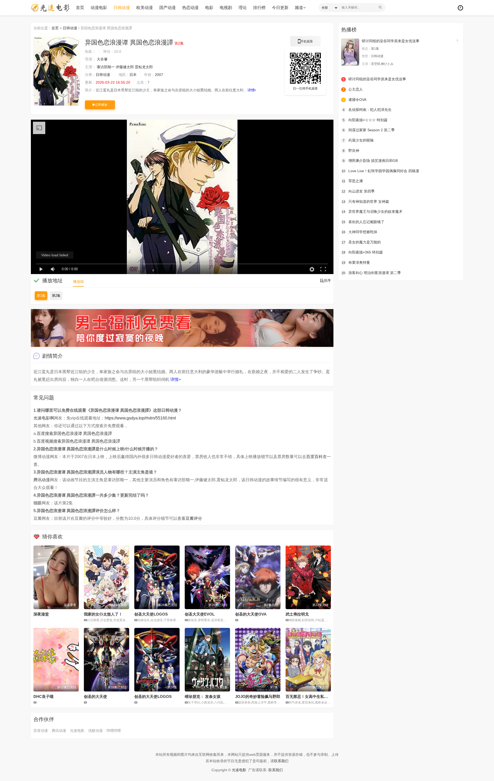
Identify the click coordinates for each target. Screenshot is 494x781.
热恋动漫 (190, 7)
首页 (80, 7)
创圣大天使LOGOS (151, 614)
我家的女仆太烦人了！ (103, 614)
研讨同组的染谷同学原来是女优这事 (390, 41)
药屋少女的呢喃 (358, 140)
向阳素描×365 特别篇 (362, 252)
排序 (327, 280)
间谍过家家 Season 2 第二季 (369, 130)
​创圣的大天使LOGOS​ (153, 696)
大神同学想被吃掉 (359, 232)
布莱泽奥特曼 (356, 262)
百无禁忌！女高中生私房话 (309, 696)
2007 (159, 75)
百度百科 (314, 456)
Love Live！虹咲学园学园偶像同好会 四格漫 (380, 171)
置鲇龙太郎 (144, 67)
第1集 (41, 295)
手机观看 (305, 43)
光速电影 (77, 731)
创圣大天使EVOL (200, 614)
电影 (209, 7)
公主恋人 (353, 89)
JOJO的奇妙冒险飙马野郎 (257, 696)
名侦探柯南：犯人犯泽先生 (367, 110)
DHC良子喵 (43, 696)
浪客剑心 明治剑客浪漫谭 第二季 (371, 273)
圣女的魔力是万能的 (361, 242)
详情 (251, 90)
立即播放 (101, 105)
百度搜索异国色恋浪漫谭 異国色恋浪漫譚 (74, 433)
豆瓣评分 (194, 518)
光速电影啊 (43, 418)
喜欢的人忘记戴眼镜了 (363, 222)
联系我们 (281, 761)
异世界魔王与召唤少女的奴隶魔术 (372, 211)
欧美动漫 (144, 7)
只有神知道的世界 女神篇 (365, 201)
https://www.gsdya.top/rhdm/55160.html (140, 418)
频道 (299, 7)
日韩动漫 (121, 7)
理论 (243, 7)
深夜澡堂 (41, 614)
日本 (133, 75)
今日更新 (280, 7)
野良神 (351, 150)
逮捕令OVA (355, 100)
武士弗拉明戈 (297, 614)
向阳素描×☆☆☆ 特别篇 (365, 120)
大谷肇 (102, 59)
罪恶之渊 (352, 181)
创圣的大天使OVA (251, 614)
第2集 (56, 295)
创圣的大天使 (95, 696)
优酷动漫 (95, 731)
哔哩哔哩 (114, 731)
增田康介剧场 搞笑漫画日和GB (370, 161)
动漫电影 (99, 7)
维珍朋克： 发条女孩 (202, 696)
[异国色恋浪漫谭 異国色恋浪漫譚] (56, 71)
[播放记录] (460, 8)
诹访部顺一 (106, 67)
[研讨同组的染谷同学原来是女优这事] (350, 52)
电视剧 (226, 7)
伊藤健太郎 (125, 67)
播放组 (78, 281)
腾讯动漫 (41, 480)
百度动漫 (40, 731)
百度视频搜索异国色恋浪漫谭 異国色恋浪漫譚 (78, 441)
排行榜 (259, 7)
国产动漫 (167, 7)
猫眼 (37, 503)
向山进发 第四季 (358, 191)
